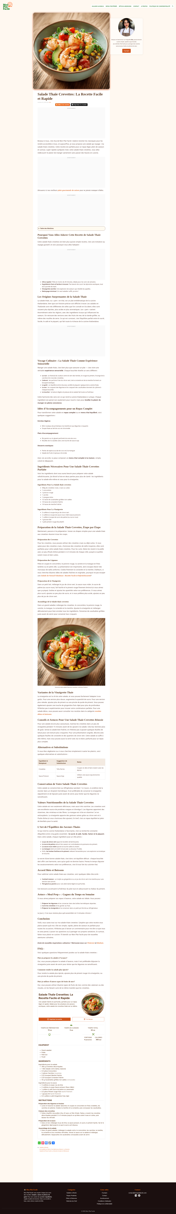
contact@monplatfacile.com (137, 1193)
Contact (136, 6)
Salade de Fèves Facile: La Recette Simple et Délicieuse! (54, 1151)
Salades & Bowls (98, 6)
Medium (100, 943)
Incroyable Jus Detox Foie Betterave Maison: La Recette (54, 1149)
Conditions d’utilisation (104, 1201)
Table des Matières (47, 228)
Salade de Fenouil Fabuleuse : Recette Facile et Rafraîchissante (66, 576)
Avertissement (104, 1198)
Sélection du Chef (71, 1201)
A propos (144, 6)
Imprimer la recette (80, 104)
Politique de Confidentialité (159, 6)
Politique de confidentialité (104, 1204)
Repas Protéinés (111, 6)
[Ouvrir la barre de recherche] (172, 6)
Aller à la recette (63, 104)
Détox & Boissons (125, 6)
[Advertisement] (71, 1165)
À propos (126, 51)
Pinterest (91, 943)
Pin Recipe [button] (89, 1019)
